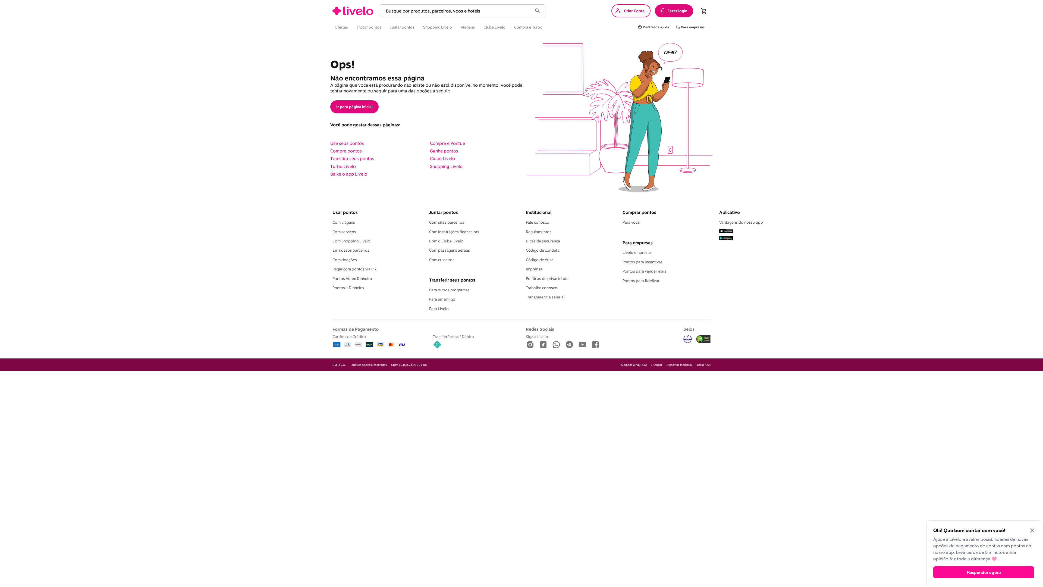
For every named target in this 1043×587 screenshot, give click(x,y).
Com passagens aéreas (449, 250)
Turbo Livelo (343, 166)
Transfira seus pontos (352, 158)
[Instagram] (530, 345)
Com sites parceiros (446, 222)
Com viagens (343, 222)
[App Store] (726, 231)
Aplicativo (729, 212)
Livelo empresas (637, 252)
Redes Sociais (540, 329)
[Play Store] (726, 238)
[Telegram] (569, 345)
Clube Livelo (442, 158)
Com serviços (344, 232)
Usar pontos (345, 212)
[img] (703, 339)
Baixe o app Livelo (348, 173)
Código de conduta (543, 250)
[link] (352, 11)
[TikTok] (543, 345)
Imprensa (534, 269)
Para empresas (638, 242)
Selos (689, 329)
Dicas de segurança (543, 241)
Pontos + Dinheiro (348, 288)
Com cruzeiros (441, 260)
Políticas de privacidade (547, 278)
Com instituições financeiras (454, 232)
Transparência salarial (545, 297)
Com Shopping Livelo (351, 241)
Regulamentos (538, 232)
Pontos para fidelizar (641, 281)
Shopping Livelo (446, 166)
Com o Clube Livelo (446, 241)
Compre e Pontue (447, 143)
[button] (457, 11)
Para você (631, 222)
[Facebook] (595, 345)
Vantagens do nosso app (741, 222)
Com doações (344, 260)
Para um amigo (442, 299)
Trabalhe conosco (541, 288)
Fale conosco (537, 222)
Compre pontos (346, 150)
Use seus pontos (347, 143)
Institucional (538, 212)
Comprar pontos (639, 212)
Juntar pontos (443, 212)
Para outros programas (449, 290)
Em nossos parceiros (350, 250)
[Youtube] (582, 345)
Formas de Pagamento (355, 329)
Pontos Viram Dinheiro (352, 278)
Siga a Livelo (537, 336)
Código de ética (540, 260)
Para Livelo (439, 309)
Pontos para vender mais (644, 271)
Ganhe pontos (444, 150)
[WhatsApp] (556, 345)
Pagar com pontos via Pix (354, 269)
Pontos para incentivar (642, 262)
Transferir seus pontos (452, 280)
